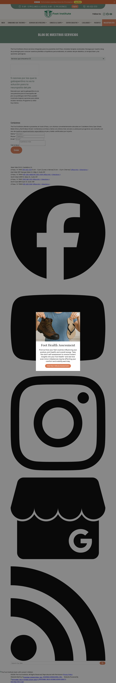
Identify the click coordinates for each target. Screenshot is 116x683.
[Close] (78, 314)
